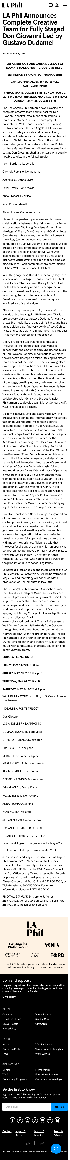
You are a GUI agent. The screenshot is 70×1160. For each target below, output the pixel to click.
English (27, 1143)
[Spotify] (50, 1120)
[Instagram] (27, 1120)
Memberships (42, 1070)
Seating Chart (43, 1019)
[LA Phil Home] (12, 5)
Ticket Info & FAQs (12, 1019)
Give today (9, 996)
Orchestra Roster (11, 1049)
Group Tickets (10, 1024)
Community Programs (14, 1079)
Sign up (59, 1106)
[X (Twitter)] (20, 1120)
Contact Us (7, 1133)
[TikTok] (35, 1120)
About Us (7, 1044)
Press (5, 1054)
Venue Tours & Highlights (49, 1049)
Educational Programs (47, 1074)
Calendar (7, 1014)
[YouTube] (42, 1120)
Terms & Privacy (58, 1133)
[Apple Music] (57, 1120)
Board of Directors (39, 1133)
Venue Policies (43, 1014)
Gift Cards (41, 1024)
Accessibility (9, 1028)
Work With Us (42, 1054)
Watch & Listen (43, 1044)
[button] (65, 5)
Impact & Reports (20, 1133)
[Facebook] (12, 1120)
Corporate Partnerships (48, 1079)
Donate (6, 1070)
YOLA (5, 1074)
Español (42, 1143)
